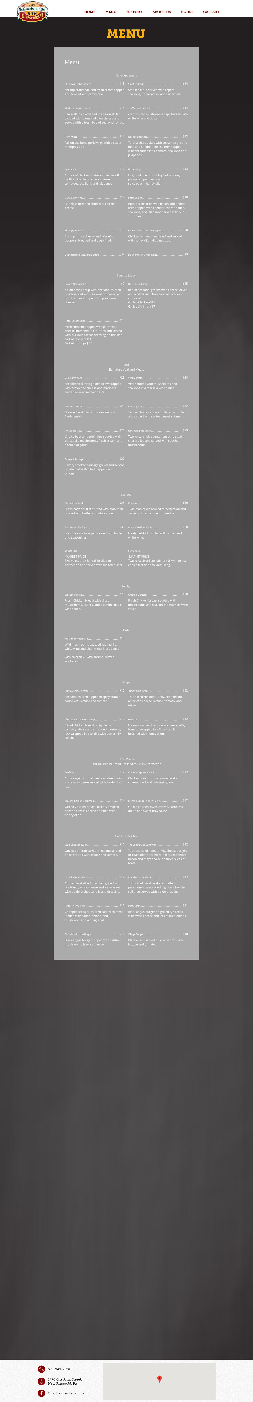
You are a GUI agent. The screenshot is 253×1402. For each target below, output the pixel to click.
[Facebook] (41, 1393)
